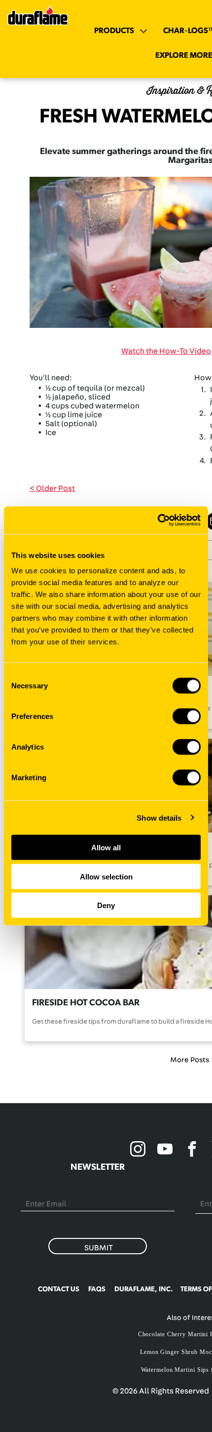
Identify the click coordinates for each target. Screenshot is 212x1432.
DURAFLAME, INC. (143, 1289)
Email (31, 1191)
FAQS (97, 1289)
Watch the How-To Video (166, 351)
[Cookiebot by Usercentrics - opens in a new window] (157, 520)
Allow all (106, 847)
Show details (159, 817)
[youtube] (165, 1150)
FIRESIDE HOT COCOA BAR (86, 1002)
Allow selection (106, 876)
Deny (106, 905)
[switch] (187, 716)
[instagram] (138, 1150)
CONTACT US (58, 1289)
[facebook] (192, 1150)
